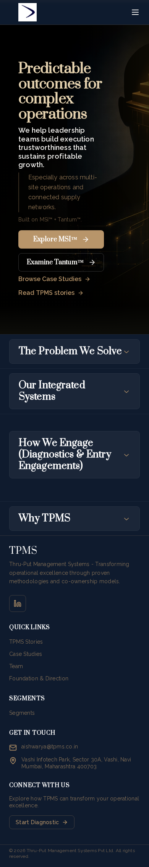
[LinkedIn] (17, 603)
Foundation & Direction (38, 678)
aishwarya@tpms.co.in (49, 746)
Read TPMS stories (46, 292)
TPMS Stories (26, 642)
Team (16, 666)
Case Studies (25, 654)
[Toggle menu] (135, 12)
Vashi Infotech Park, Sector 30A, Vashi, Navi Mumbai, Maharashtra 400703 (76, 762)
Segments (22, 713)
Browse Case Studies (49, 279)
